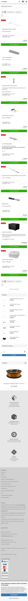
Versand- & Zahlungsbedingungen (7, 479)
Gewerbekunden (4, 488)
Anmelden (14, 355)
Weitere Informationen (14, 598)
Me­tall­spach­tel (5, 203)
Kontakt (2, 474)
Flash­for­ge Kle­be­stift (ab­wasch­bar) (9, 85)
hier (15, 554)
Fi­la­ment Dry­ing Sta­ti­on (7, 232)
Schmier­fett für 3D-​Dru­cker (7, 115)
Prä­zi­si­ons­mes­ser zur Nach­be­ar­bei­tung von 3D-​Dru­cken (13, 175)
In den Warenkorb (14, 44)
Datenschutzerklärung (22, 592)
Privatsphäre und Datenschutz (7, 495)
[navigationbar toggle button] (26, 1)
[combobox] (10, 12)
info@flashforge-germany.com (7, 536)
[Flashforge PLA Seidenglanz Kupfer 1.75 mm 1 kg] (14, 373)
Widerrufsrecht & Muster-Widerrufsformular (9, 481)
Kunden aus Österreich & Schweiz (7, 490)
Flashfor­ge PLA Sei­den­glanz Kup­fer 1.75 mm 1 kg (14, 383)
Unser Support (3, 476)
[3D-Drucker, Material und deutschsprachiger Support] (3, 1)
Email (4, 550)
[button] (2, 12)
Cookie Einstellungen (5, 497)
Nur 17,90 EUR (14, 386)
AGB (2, 493)
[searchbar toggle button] (19, 1)
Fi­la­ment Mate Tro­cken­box (7, 259)
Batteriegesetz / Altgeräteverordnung (8, 486)
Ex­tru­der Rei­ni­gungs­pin (7, 143)
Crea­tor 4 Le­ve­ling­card (7, 57)
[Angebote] (25, 363)
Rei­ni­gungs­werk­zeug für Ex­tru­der (9, 29)
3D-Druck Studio (4, 511)
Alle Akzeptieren (14, 594)
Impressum (3, 472)
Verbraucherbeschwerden (6, 483)
